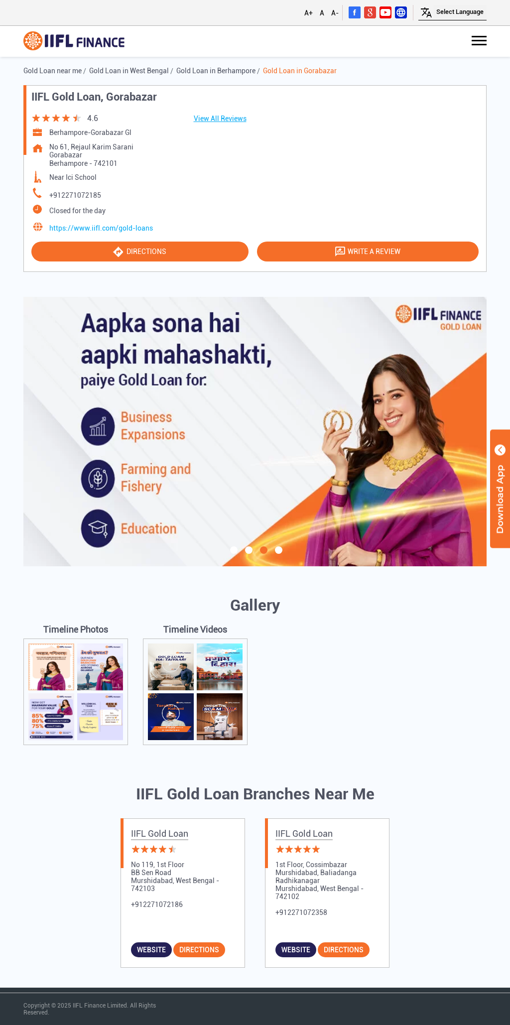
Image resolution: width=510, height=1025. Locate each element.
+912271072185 (75, 195)
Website (151, 950)
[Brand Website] (401, 12)
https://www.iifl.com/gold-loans (101, 228)
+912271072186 (157, 904)
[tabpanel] (255, 431)
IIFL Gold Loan (159, 833)
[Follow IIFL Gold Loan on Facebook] (355, 12)
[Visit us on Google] (370, 12)
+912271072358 (301, 912)
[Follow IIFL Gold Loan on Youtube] (385, 12)
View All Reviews (220, 119)
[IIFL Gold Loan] (74, 41)
